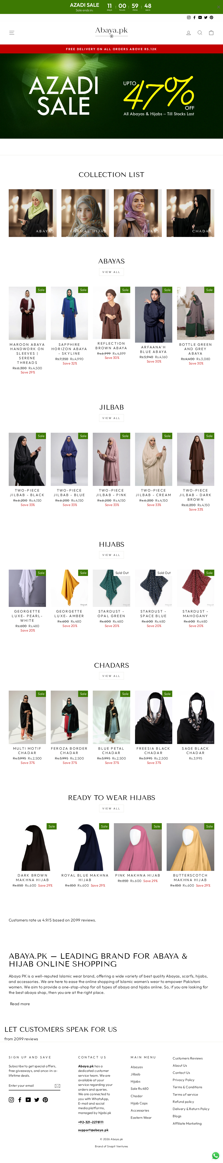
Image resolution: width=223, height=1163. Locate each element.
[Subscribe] (57, 1086)
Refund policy (183, 1102)
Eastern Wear (141, 1117)
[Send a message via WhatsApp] (216, 1156)
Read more (20, 1003)
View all (111, 272)
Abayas (137, 1067)
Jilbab (135, 1074)
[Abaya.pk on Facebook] (19, 1099)
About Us (180, 1065)
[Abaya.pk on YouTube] (28, 1099)
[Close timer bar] (218, 7)
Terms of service (185, 1094)
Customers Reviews (188, 1058)
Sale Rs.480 (140, 1088)
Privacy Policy (183, 1080)
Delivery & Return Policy (191, 1109)
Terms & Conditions (187, 1087)
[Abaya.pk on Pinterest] (45, 1099)
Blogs (177, 1116)
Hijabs (135, 1081)
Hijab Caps (139, 1103)
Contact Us (181, 1073)
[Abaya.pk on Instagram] (11, 1099)
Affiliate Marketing (187, 1123)
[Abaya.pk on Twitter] (36, 1099)
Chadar (137, 1096)
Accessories (140, 1110)
